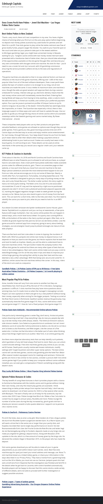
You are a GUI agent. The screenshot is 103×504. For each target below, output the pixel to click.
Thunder (80, 80)
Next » (86, 345)
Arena (79, 14)
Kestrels (80, 84)
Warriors (80, 102)
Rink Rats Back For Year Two (85, 134)
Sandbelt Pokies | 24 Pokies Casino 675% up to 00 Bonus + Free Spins (31, 269)
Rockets (80, 75)
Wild (79, 89)
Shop (87, 14)
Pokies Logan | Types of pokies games (18, 482)
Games (61, 14)
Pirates (80, 93)
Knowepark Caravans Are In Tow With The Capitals (85, 317)
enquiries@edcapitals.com (87, 7)
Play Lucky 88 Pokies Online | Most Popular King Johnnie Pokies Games (32, 371)
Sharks (80, 98)
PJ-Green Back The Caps (83, 248)
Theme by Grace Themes (91, 500)
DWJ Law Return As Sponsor (85, 202)
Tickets (96, 14)
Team (53, 14)
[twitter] (80, 3)
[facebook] (75, 3)
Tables (70, 14)
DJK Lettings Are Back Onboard (86, 112)
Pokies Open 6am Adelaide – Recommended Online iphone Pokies (30, 310)
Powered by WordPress (28, 500)
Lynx (79, 71)
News (45, 14)
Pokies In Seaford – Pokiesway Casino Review (21, 412)
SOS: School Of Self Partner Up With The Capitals (86, 271)
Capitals (80, 66)
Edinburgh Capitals (11, 3)
